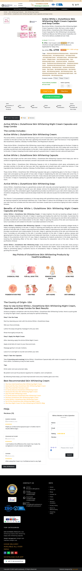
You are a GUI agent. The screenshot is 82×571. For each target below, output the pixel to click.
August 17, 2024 (11, 438)
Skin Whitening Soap (57, 75)
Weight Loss (13, 540)
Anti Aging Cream (70, 55)
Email (53, 429)
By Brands (65, 9)
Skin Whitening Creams (32, 12)
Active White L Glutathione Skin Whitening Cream (21, 399)
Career (52, 499)
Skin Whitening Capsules (15, 535)
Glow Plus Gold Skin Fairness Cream (17, 388)
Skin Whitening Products (21, 9)
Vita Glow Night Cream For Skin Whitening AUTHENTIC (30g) (25, 403)
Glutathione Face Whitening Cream (56, 63)
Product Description (12, 118)
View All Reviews (8, 466)
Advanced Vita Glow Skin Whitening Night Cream (21, 391)
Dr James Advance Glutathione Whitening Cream (21, 390)
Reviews (31, 118)
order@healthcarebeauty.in (34, 504)
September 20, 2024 (12, 421)
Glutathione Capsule (61, 61)
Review (53, 437)
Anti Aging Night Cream (49, 57)
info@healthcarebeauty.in (33, 506)
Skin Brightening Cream (61, 69)
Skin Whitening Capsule (53, 71)
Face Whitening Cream (63, 59)
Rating (53, 433)
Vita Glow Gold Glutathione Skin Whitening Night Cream (23, 384)
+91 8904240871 (30, 494)
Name (53, 423)
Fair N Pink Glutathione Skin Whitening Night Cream (22, 401)
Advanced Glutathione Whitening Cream (57, 53)
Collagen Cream (51, 59)
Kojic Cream (50, 69)
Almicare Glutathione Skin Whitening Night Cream (22, 397)
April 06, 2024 (10, 456)
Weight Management (39, 9)
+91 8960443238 (30, 493)
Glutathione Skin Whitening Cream (56, 65)
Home (6, 12)
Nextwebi (75, 569)
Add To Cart (48, 91)
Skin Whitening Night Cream (65, 73)
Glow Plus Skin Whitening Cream (16, 393)
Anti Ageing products (58, 55)
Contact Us (53, 494)
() (78, 5)
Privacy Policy (54, 505)
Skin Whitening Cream (67, 71)
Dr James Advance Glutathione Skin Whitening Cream (23, 395)
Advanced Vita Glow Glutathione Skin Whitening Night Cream (25, 386)
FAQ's (24, 118)
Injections (53, 9)
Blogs (51, 492)
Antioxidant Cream (62, 57)
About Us (52, 489)
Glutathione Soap (56, 67)
